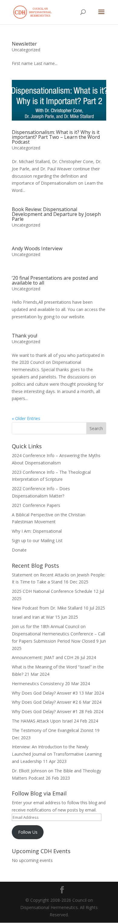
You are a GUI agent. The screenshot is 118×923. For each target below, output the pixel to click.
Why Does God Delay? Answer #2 (45, 702)
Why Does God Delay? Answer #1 (45, 711)
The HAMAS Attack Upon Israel (42, 721)
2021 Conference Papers (36, 505)
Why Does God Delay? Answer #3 (45, 693)
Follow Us (28, 832)
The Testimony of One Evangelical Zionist (52, 730)
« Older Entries (26, 418)
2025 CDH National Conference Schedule (52, 591)
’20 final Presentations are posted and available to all (55, 280)
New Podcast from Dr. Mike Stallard (47, 608)
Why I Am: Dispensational (37, 531)
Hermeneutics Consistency (38, 683)
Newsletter (24, 43)
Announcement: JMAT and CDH (42, 657)
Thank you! (24, 335)
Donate (19, 550)
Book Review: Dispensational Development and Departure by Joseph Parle (56, 214)
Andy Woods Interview (37, 248)
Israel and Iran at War (33, 617)
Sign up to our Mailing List (37, 540)
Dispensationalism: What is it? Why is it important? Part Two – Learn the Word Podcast (56, 137)
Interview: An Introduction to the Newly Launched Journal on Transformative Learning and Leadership (57, 754)
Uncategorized (26, 50)
